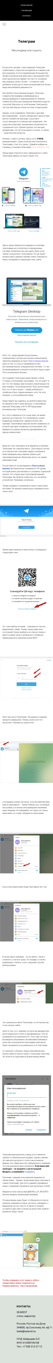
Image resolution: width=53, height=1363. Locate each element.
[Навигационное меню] (4, 24)
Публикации (26, 10)
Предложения (26, 5)
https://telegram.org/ (41, 147)
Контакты (26, 16)
